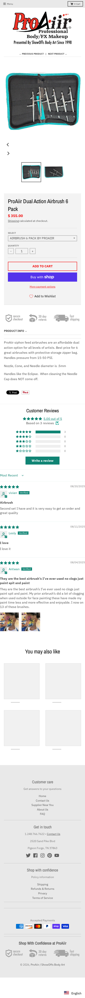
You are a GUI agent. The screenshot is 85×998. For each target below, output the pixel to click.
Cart (77, 3)
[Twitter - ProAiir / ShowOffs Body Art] (28, 855)
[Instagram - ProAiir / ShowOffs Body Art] (42, 855)
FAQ (42, 814)
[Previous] (8, 144)
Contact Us (42, 800)
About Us (42, 809)
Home (42, 796)
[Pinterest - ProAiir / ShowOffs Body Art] (49, 855)
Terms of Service (42, 898)
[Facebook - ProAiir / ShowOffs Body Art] (35, 855)
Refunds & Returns (42, 889)
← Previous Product (31, 53)
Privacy (42, 893)
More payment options (42, 286)
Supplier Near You (42, 805)
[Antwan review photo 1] (9, 621)
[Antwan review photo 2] (30, 621)
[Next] (8, 153)
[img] (9, 487)
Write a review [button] (42, 461)
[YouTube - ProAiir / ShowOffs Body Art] (56, 855)
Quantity (13, 245)
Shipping (13, 221)
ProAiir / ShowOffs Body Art (48, 964)
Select (12, 233)
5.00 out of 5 (52, 419)
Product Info (14, 331)
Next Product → (57, 53)
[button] (24, 432)
